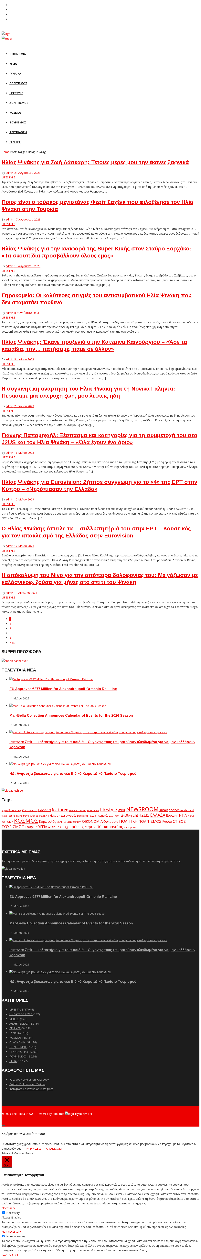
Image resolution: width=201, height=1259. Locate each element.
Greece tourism (77, 810)
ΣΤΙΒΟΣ (179, 821)
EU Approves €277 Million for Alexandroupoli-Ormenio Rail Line (63, 689)
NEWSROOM (142, 809)
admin (10, 173)
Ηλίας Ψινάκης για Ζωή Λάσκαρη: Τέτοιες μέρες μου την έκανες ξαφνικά (95, 162)
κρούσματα (130, 827)
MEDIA (121, 810)
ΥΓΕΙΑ (13, 64)
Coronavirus (29, 810)
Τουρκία (31, 827)
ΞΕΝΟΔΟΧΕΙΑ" (74, 821)
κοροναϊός (93, 826)
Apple (5, 810)
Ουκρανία (110, 821)
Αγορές (71, 815)
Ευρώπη (172, 815)
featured (60, 809)
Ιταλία (191, 815)
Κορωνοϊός (47, 821)
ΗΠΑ (183, 815)
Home (5, 152)
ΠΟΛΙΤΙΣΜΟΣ (18, 83)
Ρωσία (167, 821)
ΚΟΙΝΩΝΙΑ (7, 821)
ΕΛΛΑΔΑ (157, 815)
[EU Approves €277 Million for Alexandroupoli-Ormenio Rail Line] (51, 679)
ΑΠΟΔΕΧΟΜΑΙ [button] (55, 1148)
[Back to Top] (3, 1125)
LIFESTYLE (16, 93)
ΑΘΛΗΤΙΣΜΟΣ (18, 103)
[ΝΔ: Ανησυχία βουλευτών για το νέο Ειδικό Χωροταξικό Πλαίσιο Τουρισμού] (60, 764)
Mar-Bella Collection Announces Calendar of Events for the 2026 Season (71, 715)
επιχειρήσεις (72, 826)
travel (42, 815)
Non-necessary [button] (11, 1231)
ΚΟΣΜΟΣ (15, 112)
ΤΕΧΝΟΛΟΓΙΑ (18, 132)
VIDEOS (14, 1019)
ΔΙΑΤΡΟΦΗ (114, 815)
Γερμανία (102, 815)
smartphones (169, 810)
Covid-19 (44, 810)
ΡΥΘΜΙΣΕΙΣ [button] (33, 1148)
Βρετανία (82, 815)
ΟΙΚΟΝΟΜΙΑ (17, 54)
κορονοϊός (113, 826)
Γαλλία (92, 815)
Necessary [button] (8, 1208)
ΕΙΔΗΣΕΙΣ (140, 815)
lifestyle (108, 809)
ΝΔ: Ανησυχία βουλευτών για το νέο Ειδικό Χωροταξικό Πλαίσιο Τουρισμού (72, 774)
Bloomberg (14, 810)
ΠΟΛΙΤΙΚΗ (128, 821)
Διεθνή (126, 815)
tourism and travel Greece (23, 815)
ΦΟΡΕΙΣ (53, 827)
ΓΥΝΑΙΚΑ (15, 73)
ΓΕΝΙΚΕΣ (15, 142)
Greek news (93, 810)
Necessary (13, 1213)
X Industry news (56, 815)
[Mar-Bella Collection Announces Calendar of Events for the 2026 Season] (57, 706)
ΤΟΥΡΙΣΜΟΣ (17, 122)
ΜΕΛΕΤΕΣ (61, 821)
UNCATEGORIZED (21, 1014)
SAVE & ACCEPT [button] (12, 1255)
